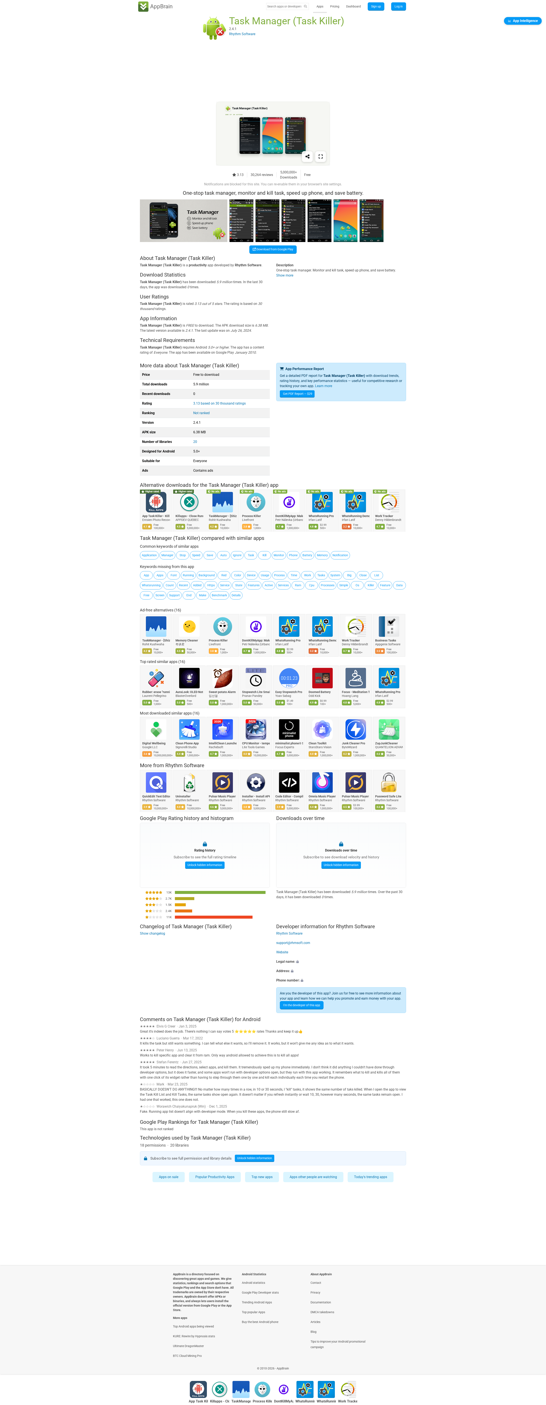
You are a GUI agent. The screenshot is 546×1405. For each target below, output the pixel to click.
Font (174, 575)
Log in (399, 6)
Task (251, 555)
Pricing (334, 6)
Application (149, 555)
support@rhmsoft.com (293, 943)
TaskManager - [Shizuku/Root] (223, 516)
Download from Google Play (274, 249)
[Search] (305, 6)
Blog (314, 1331)
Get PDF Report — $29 (297, 393)
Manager (167, 555)
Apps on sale (168, 1177)
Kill (264, 555)
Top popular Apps (253, 1312)
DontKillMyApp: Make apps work (289, 516)
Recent (183, 585)
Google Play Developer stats (260, 1292)
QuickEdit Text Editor (156, 796)
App (146, 575)
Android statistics (253, 1282)
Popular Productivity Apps (214, 1177)
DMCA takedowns (322, 1312)
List (376, 575)
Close (363, 575)
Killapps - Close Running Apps (189, 516)
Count (170, 585)
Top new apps (262, 1177)
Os (357, 585)
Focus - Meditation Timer (356, 692)
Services (283, 585)
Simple (343, 585)
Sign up (376, 6)
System (335, 575)
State (238, 585)
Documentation (321, 1302)
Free (146, 595)
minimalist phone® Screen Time (289, 743)
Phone (293, 555)
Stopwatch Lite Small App (256, 692)
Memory (322, 555)
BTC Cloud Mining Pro (187, 1355)
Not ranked (201, 413)
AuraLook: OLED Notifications (189, 692)
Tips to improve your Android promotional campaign (338, 1344)
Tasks (321, 575)
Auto (223, 555)
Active (269, 585)
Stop (183, 555)
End (189, 595)
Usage (265, 575)
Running (188, 575)
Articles (315, 1322)
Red (224, 575)
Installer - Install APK (256, 796)
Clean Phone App (187, 743)
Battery (307, 555)
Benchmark (219, 595)
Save (210, 555)
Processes (327, 585)
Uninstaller (183, 796)
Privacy (315, 1292)
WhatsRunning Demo (356, 516)
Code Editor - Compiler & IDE (289, 796)
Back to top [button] (535, 1366)
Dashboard (353, 6)
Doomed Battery (320, 692)
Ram (298, 585)
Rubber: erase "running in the (156, 692)
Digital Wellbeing (154, 743)
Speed (196, 555)
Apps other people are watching (313, 1177)
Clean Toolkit (318, 743)
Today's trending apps (370, 1177)
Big (349, 575)
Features (254, 585)
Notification (340, 555)
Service (224, 585)
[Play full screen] (320, 156)
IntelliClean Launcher (223, 743)
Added (197, 585)
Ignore (237, 555)
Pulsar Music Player (222, 796)
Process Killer (251, 516)
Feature (385, 585)
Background (207, 575)
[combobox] (284, 6)
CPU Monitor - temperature (256, 743)
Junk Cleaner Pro (353, 743)
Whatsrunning (151, 585)
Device (251, 575)
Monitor (279, 555)
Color (237, 575)
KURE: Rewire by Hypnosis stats (194, 1336)
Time (294, 575)
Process (279, 575)
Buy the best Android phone (260, 1322)
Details (236, 595)
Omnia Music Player (322, 796)
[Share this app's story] (307, 156)
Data (399, 585)
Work (307, 575)
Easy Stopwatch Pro (288, 692)
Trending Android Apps (257, 1302)
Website (282, 952)
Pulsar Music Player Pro (356, 796)
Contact (316, 1282)
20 (195, 442)
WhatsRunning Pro (321, 516)
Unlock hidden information (204, 865)
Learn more (323, 386)
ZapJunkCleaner (386, 743)
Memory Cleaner (187, 640)
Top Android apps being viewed (193, 1326)
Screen (159, 595)
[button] (341, 961)
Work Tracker (384, 516)
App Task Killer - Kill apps (156, 516)
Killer (371, 585)
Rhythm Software (184, 765)
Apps (320, 6)
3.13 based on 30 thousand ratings (219, 403)
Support (174, 595)
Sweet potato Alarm (222, 692)
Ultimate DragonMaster (188, 1346)
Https (211, 585)
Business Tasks (385, 640)
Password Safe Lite (388, 796)
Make (202, 595)
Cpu (311, 585)
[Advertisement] (268, 72)
